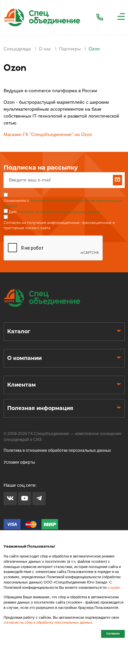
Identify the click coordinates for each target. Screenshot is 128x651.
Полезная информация (40, 408)
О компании (24, 358)
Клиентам (21, 385)
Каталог (18, 331)
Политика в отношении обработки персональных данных (57, 450)
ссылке (114, 587)
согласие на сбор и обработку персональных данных (48, 622)
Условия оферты (19, 462)
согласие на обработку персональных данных (59, 212)
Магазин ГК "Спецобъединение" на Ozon (48, 134)
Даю (55, 212)
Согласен (112, 633)
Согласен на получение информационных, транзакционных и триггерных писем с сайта (59, 225)
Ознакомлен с (63, 203)
